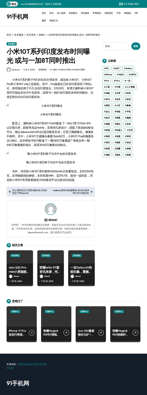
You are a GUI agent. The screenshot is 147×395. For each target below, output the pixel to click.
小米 (62, 69)
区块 (129, 93)
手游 (118, 13)
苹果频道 (97, 13)
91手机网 (17, 16)
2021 (117, 68)
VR (136, 13)
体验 (108, 93)
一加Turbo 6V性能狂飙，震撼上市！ (81, 271)
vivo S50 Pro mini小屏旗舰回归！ (19, 271)
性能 (118, 111)
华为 (108, 99)
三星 (108, 87)
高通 (129, 154)
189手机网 (34, 364)
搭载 (118, 117)
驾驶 (108, 154)
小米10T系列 (79, 69)
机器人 (119, 130)
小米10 (69, 69)
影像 (129, 105)
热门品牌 (61, 13)
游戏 (108, 136)
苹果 (108, 148)
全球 (118, 93)
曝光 (118, 124)
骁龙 (118, 154)
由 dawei (16, 69)
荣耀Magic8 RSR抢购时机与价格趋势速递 (120, 336)
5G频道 (127, 13)
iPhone (109, 74)
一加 (128, 80)
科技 (129, 136)
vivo (118, 80)
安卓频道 (85, 13)
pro (107, 80)
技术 (108, 117)
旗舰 (129, 117)
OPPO (133, 74)
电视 (118, 136)
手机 (129, 111)
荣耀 (118, 148)
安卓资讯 (11, 44)
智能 (108, 124)
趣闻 (44, 20)
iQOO (121, 74)
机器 (108, 130)
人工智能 (131, 87)
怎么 (108, 111)
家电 (108, 105)
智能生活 (53, 20)
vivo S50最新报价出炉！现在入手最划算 (86, 334)
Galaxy (129, 68)
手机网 (43, 364)
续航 (118, 142)
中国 (118, 87)
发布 (118, 99)
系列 (108, 142)
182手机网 (23, 364)
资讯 (51, 13)
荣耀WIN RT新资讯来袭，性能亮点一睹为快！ (50, 271)
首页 (44, 13)
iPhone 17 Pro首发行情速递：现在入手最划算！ (17, 336)
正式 (131, 130)
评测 (129, 148)
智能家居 (109, 13)
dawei (52, 220)
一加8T (54, 69)
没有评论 (43, 69)
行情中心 (15, 311)
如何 (129, 99)
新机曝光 (73, 13)
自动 (129, 142)
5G (107, 68)
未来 (129, 124)
